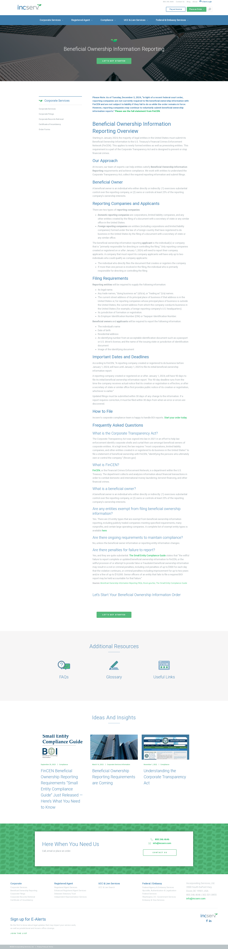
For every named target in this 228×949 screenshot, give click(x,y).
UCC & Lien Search (106, 887)
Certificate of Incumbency (50, 124)
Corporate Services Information (118, 764)
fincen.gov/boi (149, 583)
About (195, 2)
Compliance (63, 764)
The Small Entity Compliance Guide (147, 555)
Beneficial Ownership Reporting (23, 890)
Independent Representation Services (70, 897)
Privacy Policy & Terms (45, 947)
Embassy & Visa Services (153, 900)
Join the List (18, 933)
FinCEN (96, 470)
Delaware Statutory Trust (65, 894)
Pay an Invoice (175, 9)
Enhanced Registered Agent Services (70, 890)
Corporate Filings (46, 114)
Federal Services (149, 894)
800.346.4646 (168, 2)
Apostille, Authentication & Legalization (159, 890)
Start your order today (175, 417)
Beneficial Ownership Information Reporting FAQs (121, 583)
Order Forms (44, 129)
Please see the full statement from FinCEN (137, 111)
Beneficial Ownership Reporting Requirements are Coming (113, 776)
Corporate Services (47, 109)
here (104, 530)
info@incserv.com (162, 843)
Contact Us (180, 2)
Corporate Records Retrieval (51, 119)
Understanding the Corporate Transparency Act (165, 776)
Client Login (207, 2)
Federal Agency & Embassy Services (158, 887)
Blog (188, 2)
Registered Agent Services (65, 887)
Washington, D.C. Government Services (159, 897)
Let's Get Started (113, 61)
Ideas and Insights (114, 718)
